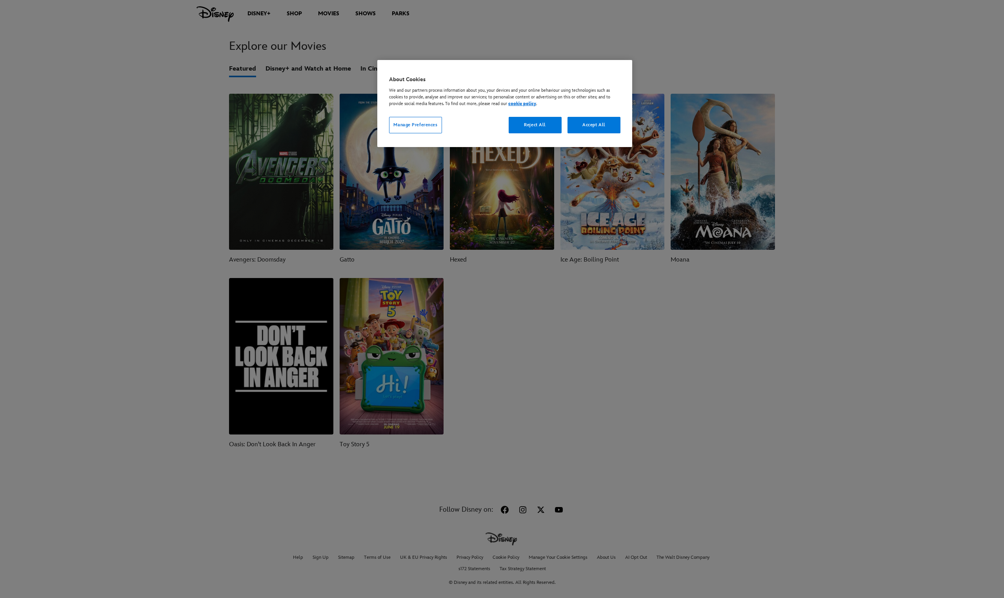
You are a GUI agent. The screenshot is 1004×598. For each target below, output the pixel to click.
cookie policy (522, 103)
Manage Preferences (415, 124)
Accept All (594, 124)
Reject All (535, 124)
